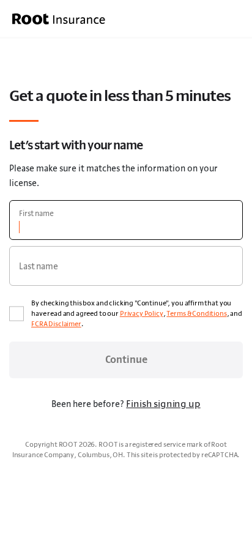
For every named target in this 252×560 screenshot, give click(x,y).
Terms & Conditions (196, 313)
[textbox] (126, 220)
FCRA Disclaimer (56, 324)
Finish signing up (163, 403)
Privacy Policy (141, 313)
